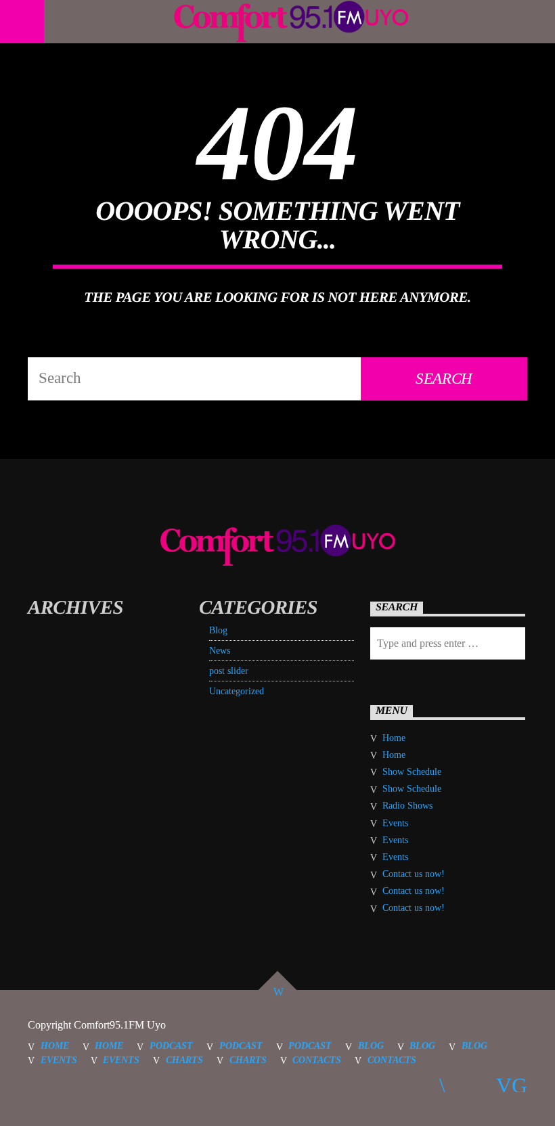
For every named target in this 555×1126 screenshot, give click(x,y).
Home (393, 738)
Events (395, 823)
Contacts (316, 1059)
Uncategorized (236, 691)
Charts (184, 1059)
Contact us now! (413, 874)
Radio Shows (407, 806)
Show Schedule (411, 772)
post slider (228, 671)
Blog (218, 630)
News (219, 651)
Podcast (171, 1045)
